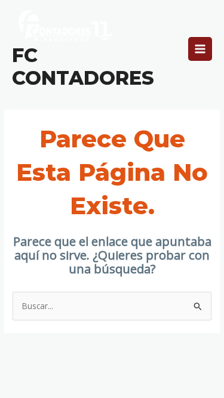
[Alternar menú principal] (200, 49)
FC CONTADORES (83, 67)
